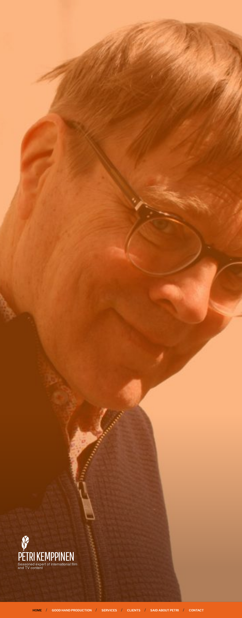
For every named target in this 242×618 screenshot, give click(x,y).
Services (109, 610)
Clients (133, 610)
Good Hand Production (72, 610)
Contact (196, 610)
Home (37, 610)
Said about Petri (164, 610)
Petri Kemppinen (46, 556)
